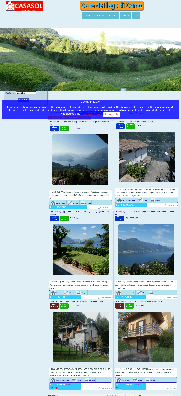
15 (132, 395)
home (87, 15)
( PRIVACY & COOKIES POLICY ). (91, 114)
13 (128, 395)
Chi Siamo (99, 15)
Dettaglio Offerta (106, 207)
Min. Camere (10, 93)
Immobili (113, 15)
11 (123, 395)
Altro (136, 15)
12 (125, 395)
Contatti (125, 15)
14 (130, 395)
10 (121, 395)
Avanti (136, 395)
